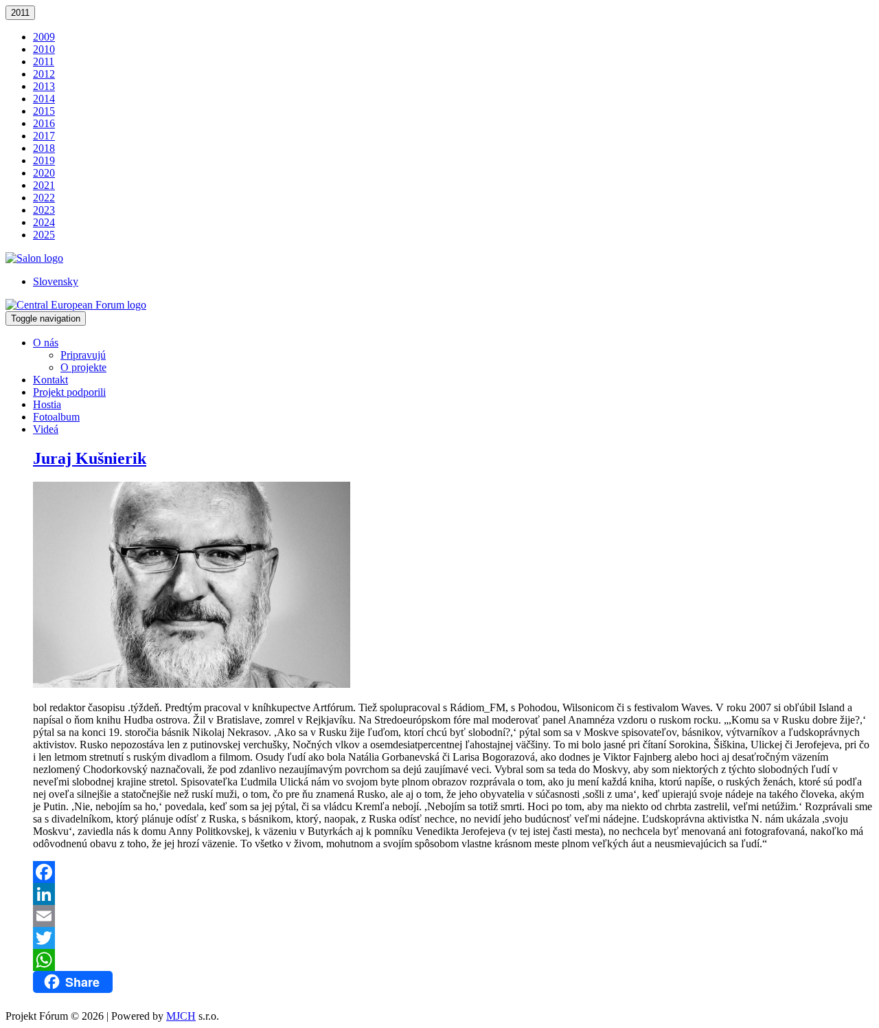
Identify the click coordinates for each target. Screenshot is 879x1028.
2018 (44, 148)
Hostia (47, 404)
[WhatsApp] (453, 960)
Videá (45, 429)
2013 (44, 86)
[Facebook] (453, 872)
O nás (45, 342)
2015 (44, 111)
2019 (44, 160)
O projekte (83, 367)
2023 (44, 210)
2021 (44, 185)
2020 (44, 173)
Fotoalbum (56, 417)
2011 (20, 13)
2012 (44, 74)
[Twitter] (453, 938)
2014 (44, 98)
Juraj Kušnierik (89, 458)
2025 (44, 235)
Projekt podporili (69, 392)
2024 (44, 222)
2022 (44, 197)
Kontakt (50, 380)
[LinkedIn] (453, 894)
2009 (44, 37)
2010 (44, 49)
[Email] (453, 916)
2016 (44, 123)
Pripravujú (83, 355)
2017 (44, 136)
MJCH (181, 1016)
